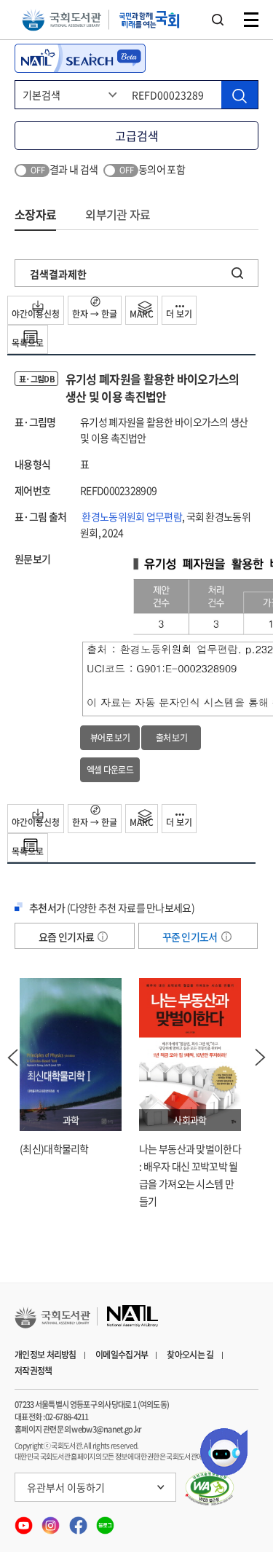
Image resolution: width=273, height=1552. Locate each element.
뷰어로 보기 (110, 737)
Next (260, 1057)
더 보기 (179, 313)
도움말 (102, 936)
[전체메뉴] (251, 19)
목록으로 (28, 343)
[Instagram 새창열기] (51, 1520)
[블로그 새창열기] (105, 1520)
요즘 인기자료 (67, 936)
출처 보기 (172, 737)
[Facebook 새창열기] (79, 1520)
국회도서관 (61, 20)
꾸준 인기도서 (190, 936)
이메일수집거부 (121, 1354)
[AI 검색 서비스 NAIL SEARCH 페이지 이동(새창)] (80, 58)
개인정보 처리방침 (45, 1354)
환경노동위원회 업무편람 (132, 516)
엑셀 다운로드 (110, 769)
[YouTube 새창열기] (24, 1520)
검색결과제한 (58, 274)
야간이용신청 (36, 313)
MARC (142, 313)
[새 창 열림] (210, 1488)
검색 (217, 19)
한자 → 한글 (94, 313)
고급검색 (137, 135)
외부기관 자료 (117, 214)
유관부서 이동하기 (66, 1487)
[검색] (239, 95)
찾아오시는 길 (190, 1354)
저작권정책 (33, 1370)
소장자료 (35, 214)
